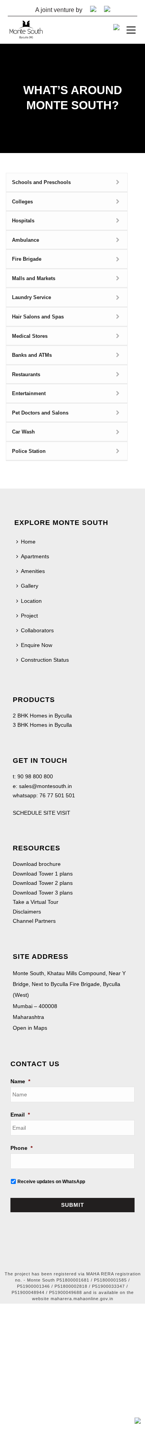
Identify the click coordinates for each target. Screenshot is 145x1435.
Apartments (35, 556)
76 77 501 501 (57, 795)
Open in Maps (30, 1028)
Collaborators (37, 630)
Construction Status (45, 660)
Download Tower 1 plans (43, 874)
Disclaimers (27, 911)
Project (29, 616)
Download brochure (37, 864)
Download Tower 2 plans (43, 883)
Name (20, 1081)
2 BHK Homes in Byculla (42, 715)
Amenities (33, 571)
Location (31, 601)
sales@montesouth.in (45, 786)
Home (28, 542)
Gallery (29, 586)
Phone (21, 1148)
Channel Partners (34, 921)
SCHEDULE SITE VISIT (41, 813)
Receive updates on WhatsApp (51, 1181)
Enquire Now (36, 645)
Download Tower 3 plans (43, 893)
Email (20, 1115)
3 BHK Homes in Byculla (42, 725)
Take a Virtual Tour (35, 902)
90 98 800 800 (34, 776)
